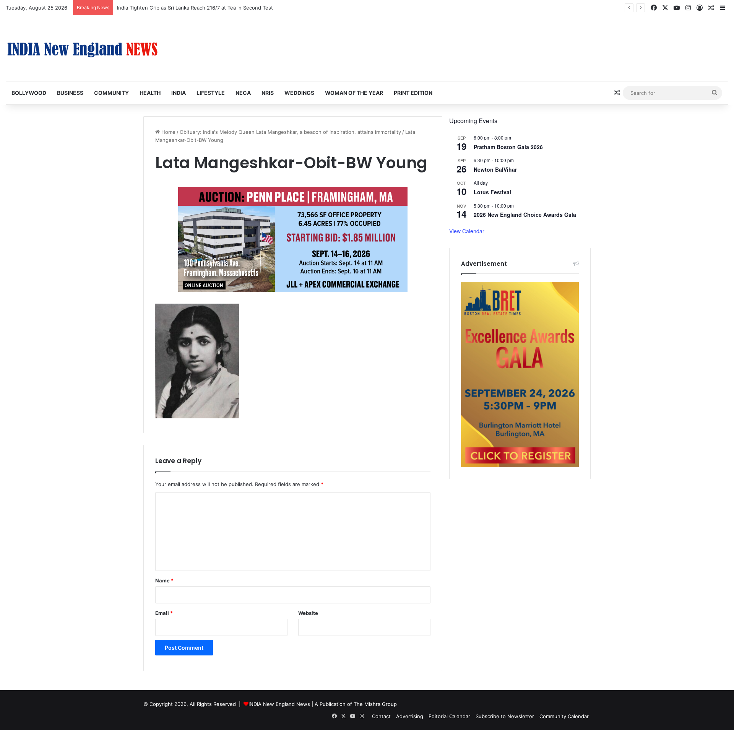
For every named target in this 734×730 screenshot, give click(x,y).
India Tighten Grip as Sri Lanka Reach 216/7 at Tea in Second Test (195, 8)
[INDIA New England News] (82, 48)
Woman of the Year (354, 92)
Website (308, 613)
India (178, 92)
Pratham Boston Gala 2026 (508, 147)
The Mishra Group (375, 704)
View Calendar (466, 231)
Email (164, 613)
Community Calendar (564, 716)
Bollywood (28, 92)
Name (164, 580)
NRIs (267, 92)
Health (150, 92)
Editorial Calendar (449, 716)
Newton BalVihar (495, 169)
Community (111, 92)
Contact (381, 716)
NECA (243, 92)
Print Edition (413, 92)
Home (167, 132)
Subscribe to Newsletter (505, 716)
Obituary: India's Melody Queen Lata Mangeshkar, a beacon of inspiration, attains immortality (290, 132)
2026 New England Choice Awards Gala (525, 214)
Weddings (299, 92)
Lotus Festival (492, 192)
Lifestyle (210, 92)
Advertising (409, 716)
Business (70, 92)
